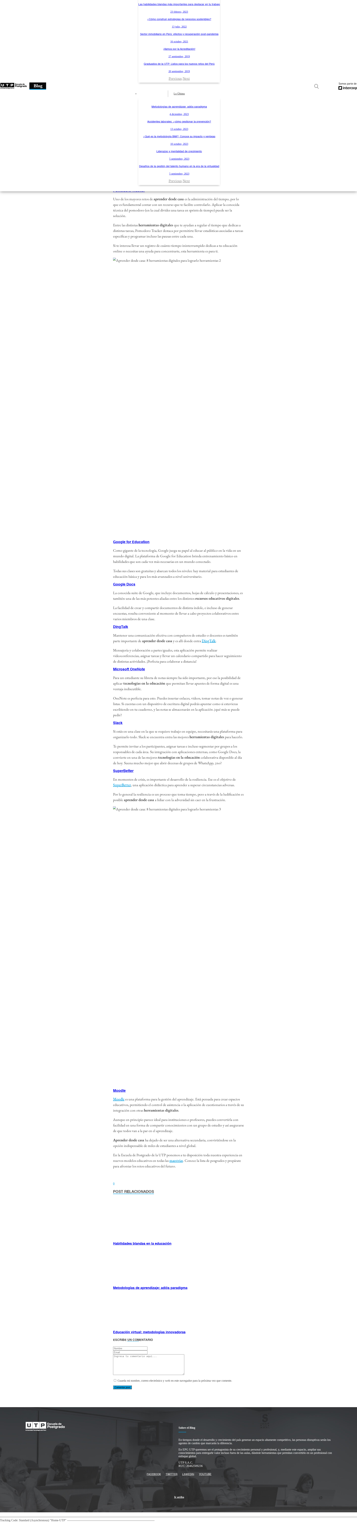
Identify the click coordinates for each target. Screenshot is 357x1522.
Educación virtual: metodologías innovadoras (149, 1332)
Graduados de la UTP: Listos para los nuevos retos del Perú (179, 64)
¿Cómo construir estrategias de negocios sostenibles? (179, 19)
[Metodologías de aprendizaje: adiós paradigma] (138, 1281)
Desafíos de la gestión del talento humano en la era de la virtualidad (179, 166)
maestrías (176, 1160)
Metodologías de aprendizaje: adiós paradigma (179, 107)
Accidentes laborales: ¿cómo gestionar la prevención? (179, 121)
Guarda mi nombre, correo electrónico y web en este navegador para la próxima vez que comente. (175, 1380)
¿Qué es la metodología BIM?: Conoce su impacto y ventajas (179, 136)
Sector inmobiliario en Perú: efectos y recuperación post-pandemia (179, 34)
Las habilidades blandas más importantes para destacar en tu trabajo (179, 4)
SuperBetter (122, 784)
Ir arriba (179, 1497)
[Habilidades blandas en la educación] (138, 1237)
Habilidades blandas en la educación (142, 1243)
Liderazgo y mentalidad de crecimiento (179, 151)
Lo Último (179, 93)
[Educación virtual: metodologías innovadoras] (138, 1325)
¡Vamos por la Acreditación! (179, 49)
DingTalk (209, 640)
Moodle (118, 1099)
